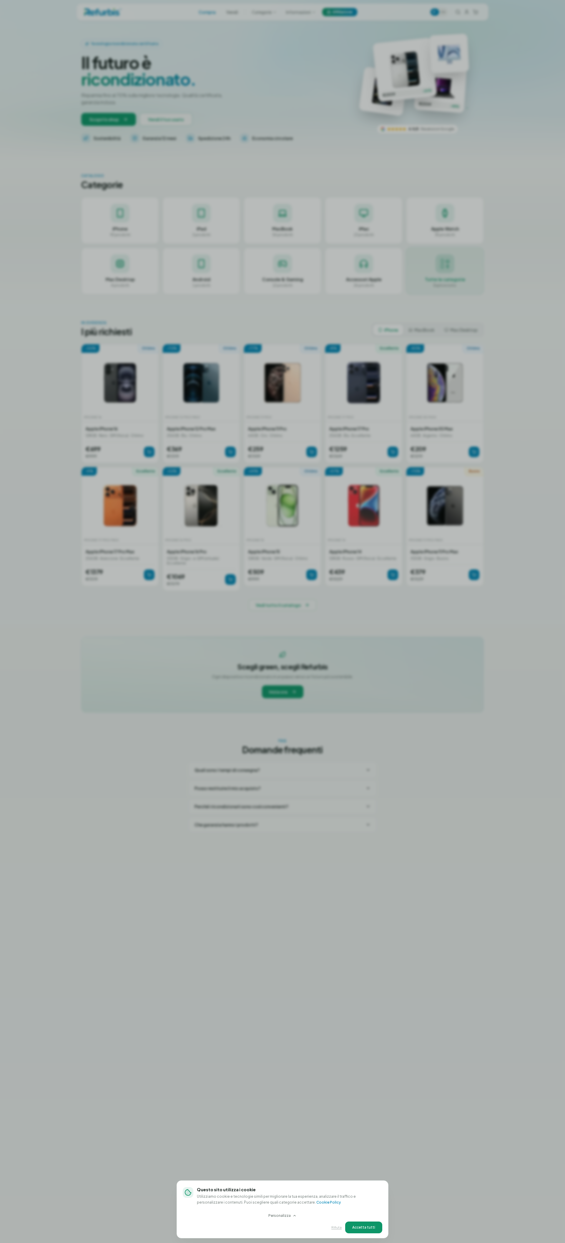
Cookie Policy (328, 1202)
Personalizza (279, 1215)
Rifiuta (336, 1227)
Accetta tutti (363, 1227)
